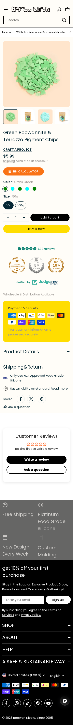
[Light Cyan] (13, 189)
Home (6, 32)
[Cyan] (27, 189)
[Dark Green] (34, 189)
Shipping (9, 161)
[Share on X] (31, 399)
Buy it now (36, 229)
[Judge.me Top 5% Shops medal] (36, 265)
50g (8, 205)
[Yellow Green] (20, 189)
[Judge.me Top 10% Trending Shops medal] (56, 265)
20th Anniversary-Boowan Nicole (40, 32)
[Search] (64, 20)
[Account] (59, 9)
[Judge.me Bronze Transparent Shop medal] (17, 265)
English (55, 676)
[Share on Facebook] (21, 399)
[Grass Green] (5, 189)
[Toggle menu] (5, 9)
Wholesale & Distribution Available (28, 294)
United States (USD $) (24, 675)
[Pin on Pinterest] (42, 399)
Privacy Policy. (31, 615)
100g (20, 205)
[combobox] (36, 20)
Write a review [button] (36, 459)
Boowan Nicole (24, 718)
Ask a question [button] (36, 469)
